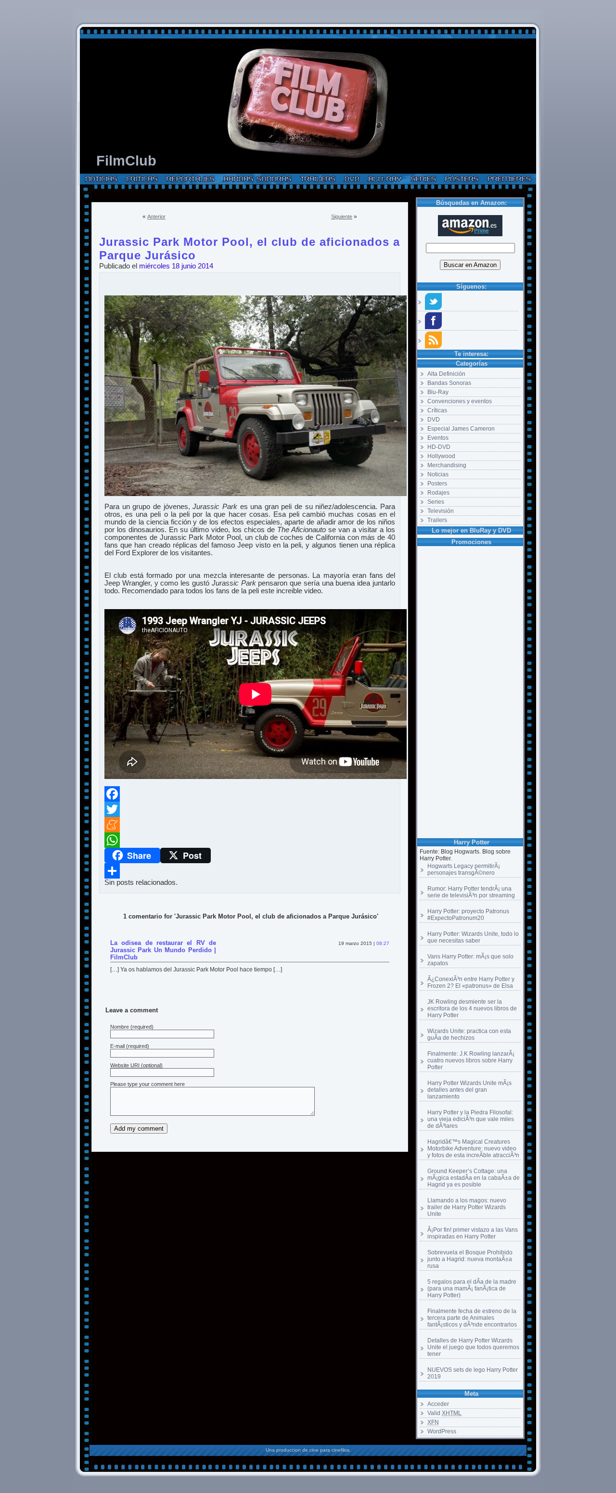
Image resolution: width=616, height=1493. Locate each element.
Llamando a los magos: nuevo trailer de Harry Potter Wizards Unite (466, 1207)
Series (435, 501)
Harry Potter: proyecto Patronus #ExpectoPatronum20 (468, 914)
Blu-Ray (438, 392)
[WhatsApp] (249, 840)
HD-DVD (438, 447)
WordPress (441, 1431)
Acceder (438, 1404)
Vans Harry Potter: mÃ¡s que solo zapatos (470, 960)
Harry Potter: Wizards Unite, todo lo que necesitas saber (473, 937)
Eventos (438, 437)
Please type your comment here (147, 1084)
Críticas (437, 410)
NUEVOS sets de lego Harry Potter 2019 (472, 1373)
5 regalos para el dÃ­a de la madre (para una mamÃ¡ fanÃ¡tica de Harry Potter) (471, 1288)
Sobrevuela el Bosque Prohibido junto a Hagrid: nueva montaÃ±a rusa (470, 1259)
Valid (444, 1413)
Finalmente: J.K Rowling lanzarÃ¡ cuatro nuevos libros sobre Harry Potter (470, 1060)
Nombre (119, 1027)
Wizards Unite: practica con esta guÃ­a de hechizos (469, 1034)
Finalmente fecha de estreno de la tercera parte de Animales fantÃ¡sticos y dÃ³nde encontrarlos (472, 1318)
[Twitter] (249, 809)
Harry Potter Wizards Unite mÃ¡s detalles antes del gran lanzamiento (469, 1090)
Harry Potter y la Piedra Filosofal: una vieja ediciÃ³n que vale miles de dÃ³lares (470, 1119)
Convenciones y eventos (459, 401)
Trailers (437, 520)
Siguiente (341, 216)
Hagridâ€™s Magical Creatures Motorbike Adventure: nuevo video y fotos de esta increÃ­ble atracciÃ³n (473, 1148)
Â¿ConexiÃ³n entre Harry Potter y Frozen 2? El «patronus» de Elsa (470, 982)
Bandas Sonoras (449, 383)
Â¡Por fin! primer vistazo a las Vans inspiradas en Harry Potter (472, 1233)
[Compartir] (249, 871)
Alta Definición (446, 373)
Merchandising (446, 465)
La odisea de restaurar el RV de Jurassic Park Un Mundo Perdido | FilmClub (163, 950)
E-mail (117, 1046)
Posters (437, 483)
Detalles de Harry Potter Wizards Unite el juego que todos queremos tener (473, 1347)
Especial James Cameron (461, 428)
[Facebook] (249, 794)
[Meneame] (249, 824)
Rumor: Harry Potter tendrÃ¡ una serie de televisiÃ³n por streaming (471, 892)
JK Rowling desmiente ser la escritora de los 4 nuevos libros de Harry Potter (472, 1008)
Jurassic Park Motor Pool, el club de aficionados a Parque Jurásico (249, 240)
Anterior (156, 216)
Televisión (440, 511)
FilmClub (126, 160)
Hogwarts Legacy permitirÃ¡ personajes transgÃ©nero (463, 869)
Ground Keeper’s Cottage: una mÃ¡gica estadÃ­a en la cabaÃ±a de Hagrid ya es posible (473, 1178)
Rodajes (438, 492)
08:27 (382, 943)
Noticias (438, 474)
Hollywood (441, 456)
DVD (433, 419)
